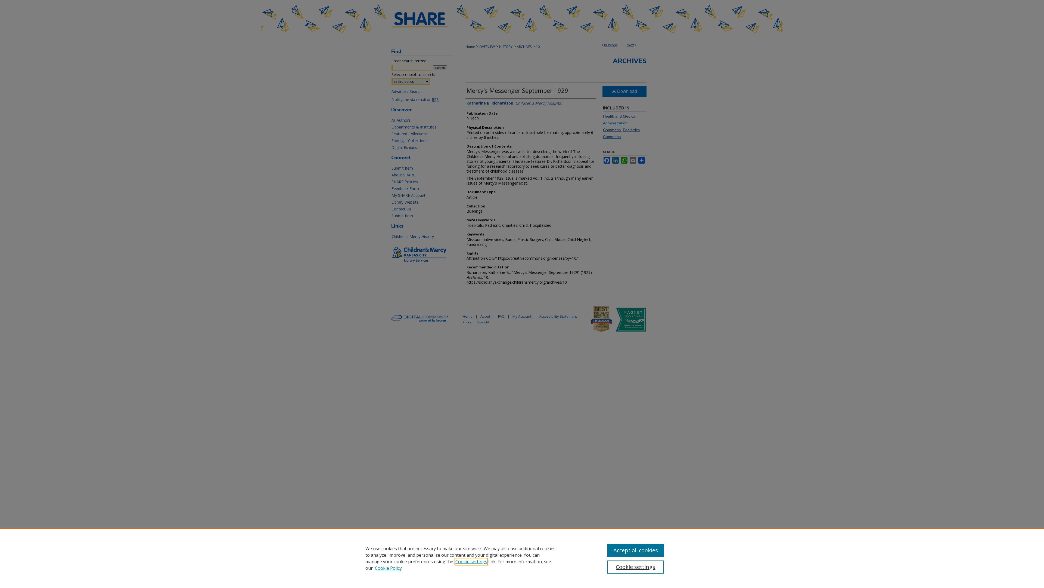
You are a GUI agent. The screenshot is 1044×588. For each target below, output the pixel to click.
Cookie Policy (388, 568)
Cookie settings (471, 562)
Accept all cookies (635, 550)
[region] (522, 558)
